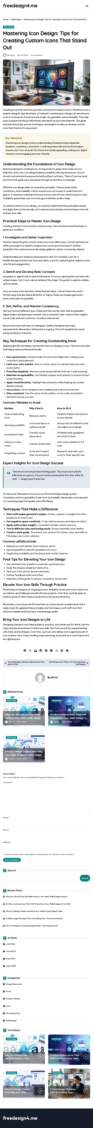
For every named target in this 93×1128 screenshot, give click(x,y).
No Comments (37, 55)
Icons (8, 1006)
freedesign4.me (20, 6)
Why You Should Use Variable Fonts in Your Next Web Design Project (23, 718)
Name (6, 817)
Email (6, 830)
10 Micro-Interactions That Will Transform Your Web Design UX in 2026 (69, 718)
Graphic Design (13, 998)
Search (12, 870)
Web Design (8, 27)
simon (54, 677)
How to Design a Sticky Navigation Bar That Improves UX (32, 926)
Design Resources (14, 984)
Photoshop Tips (13, 1013)
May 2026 (10, 958)
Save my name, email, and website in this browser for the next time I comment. (39, 854)
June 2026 (11, 951)
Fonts (8, 991)
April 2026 (11, 966)
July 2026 (10, 944)
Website (6, 842)
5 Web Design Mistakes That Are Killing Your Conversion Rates (34, 918)
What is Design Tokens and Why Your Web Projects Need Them (23, 753)
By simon (11, 55)
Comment (8, 782)
